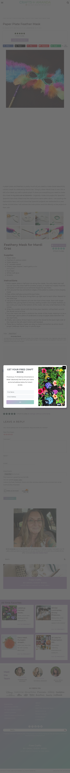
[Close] (64, 367)
